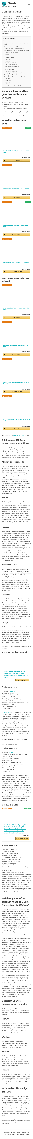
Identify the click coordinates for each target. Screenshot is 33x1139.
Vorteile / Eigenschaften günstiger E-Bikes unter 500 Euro (16, 44)
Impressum (6, 1132)
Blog (18, 1132)
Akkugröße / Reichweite (12, 52)
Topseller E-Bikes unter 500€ (11, 46)
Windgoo (8, 80)
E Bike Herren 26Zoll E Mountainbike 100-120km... (15, 346)
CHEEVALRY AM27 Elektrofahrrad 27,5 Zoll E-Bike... (16, 420)
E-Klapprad (12, 691)
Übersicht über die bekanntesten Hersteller (15, 76)
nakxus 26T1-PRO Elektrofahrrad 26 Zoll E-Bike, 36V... (16, 383)
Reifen (7, 54)
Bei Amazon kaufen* (17, 160)
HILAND (8, 83)
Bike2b (12, 3)
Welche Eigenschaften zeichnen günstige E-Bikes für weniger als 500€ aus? (16, 74)
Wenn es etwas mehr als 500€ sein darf (15, 48)
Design (8, 61)
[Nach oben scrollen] (30, 1136)
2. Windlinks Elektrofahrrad (12, 66)
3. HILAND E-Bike (10, 69)
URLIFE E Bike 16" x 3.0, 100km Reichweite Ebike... (16, 308)
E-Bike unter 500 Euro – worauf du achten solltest (16, 50)
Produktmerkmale (13, 64)
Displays (8, 59)
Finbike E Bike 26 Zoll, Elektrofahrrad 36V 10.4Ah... (16, 151)
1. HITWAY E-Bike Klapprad (12, 62)
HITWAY (8, 78)
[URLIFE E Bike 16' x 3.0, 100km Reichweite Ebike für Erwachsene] (16, 296)
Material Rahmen (10, 57)
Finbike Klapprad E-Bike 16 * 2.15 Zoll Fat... (16, 188)
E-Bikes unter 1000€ (18, 435)
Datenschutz (13, 1132)
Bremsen (8, 56)
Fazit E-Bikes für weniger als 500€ (12, 85)
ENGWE (8, 82)
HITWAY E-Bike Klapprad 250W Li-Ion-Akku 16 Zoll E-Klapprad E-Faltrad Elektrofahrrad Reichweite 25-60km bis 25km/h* (16, 674)
